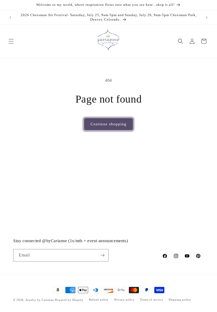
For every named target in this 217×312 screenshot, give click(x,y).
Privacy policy (124, 299)
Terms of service (151, 299)
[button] (11, 41)
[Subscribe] (102, 255)
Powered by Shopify (69, 299)
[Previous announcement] (10, 17)
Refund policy (99, 299)
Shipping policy (180, 299)
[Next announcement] (207, 17)
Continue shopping (108, 124)
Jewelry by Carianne (40, 299)
